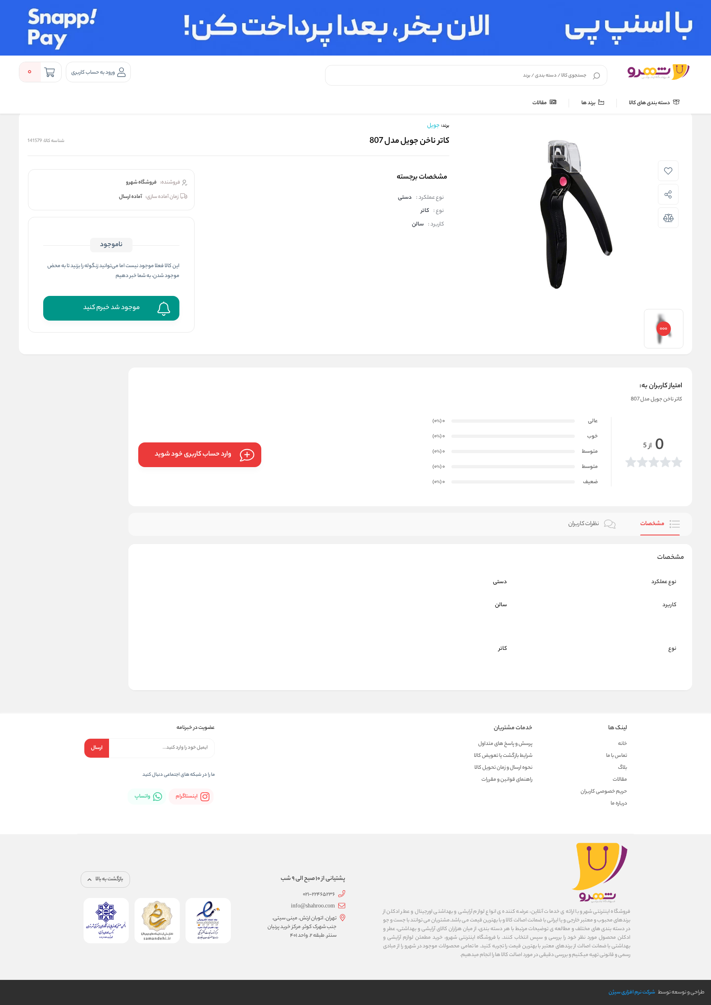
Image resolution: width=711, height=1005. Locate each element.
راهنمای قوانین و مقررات (506, 779)
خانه (622, 744)
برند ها (588, 103)
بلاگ (622, 767)
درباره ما (619, 803)
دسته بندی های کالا (650, 103)
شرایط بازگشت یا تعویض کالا (503, 755)
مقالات (540, 103)
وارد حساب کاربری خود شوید (193, 454)
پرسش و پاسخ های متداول (505, 744)
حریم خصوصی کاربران (604, 791)
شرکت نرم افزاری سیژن (632, 992)
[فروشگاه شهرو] (658, 72)
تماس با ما (616, 755)
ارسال (96, 748)
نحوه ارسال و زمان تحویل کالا (503, 767)
